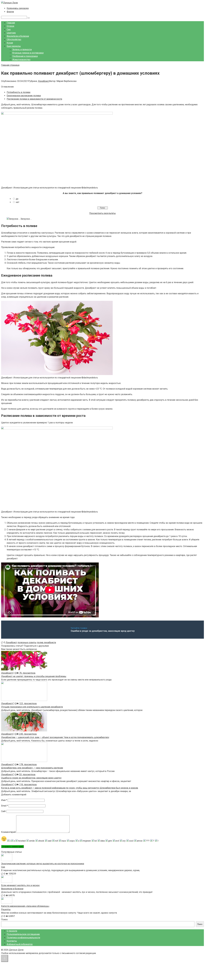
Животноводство (21, 59)
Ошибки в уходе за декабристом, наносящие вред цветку (31, 778)
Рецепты (6, 909)
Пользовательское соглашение (23, 934)
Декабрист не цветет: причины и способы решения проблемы (33, 676)
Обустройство (14, 39)
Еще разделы (14, 46)
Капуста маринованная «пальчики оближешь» (25, 906)
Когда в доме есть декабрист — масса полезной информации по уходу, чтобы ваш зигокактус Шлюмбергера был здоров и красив (69, 788)
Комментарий (8, 832)
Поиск (4, 919)
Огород (10, 26)
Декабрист (43, 81)
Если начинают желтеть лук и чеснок (20, 885)
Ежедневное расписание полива (24, 95)
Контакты (12, 941)
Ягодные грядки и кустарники (28, 53)
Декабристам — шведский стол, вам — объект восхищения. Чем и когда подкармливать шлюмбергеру (55, 737)
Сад (9, 29)
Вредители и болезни (18, 36)
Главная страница (10, 65)
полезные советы (27, 642)
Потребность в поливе (18, 92)
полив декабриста (46, 642)
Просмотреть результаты (102, 213)
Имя (4, 800)
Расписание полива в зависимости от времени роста (34, 99)
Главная (11, 22)
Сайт (3, 811)
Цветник (11, 32)
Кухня (10, 43)
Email (4, 805)
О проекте (12, 931)
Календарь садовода (18, 8)
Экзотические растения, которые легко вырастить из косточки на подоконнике (42, 863)
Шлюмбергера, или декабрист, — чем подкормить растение (32, 768)
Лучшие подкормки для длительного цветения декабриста (32, 707)
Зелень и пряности (22, 49)
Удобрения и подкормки (25, 56)
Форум (10, 11)
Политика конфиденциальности (23, 937)
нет (17, 202)
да (17, 198)
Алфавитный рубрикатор (20, 944)
